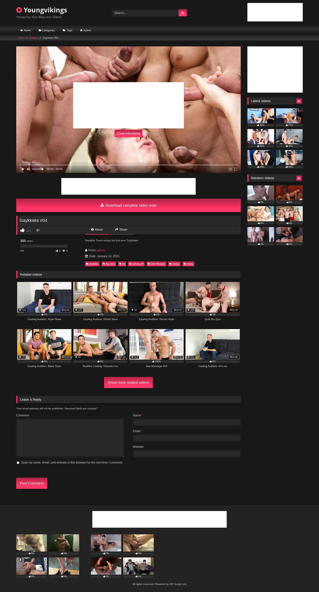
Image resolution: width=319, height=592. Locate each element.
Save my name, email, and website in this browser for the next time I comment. (72, 462)
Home (27, 30)
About (98, 229)
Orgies (175, 263)
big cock (110, 263)
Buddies (33, 37)
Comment (22, 415)
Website (138, 446)
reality (190, 263)
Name (138, 415)
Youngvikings (44, 9)
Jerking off (137, 263)
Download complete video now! (131, 205)
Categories (48, 30)
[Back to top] (307, 581)
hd (123, 263)
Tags (69, 30)
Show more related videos (128, 382)
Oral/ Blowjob (158, 263)
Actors (87, 30)
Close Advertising (128, 133)
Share (123, 229)
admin (101, 250)
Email (137, 431)
